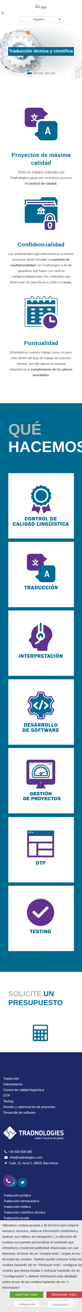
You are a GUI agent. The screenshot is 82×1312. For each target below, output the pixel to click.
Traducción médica (17, 1206)
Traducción (11, 1078)
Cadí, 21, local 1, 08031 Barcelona (33, 1163)
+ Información (60, 1304)
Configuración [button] (26, 1304)
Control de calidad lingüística (23, 1090)
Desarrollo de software (19, 1112)
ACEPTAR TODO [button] (26, 1294)
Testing (8, 1101)
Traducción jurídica (17, 1195)
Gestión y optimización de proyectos (29, 1107)
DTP (6, 1095)
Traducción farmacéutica (21, 1201)
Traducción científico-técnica (24, 1212)
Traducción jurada (16, 1218)
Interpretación (13, 1084)
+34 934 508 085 (20, 1152)
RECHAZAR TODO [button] (64, 1294)
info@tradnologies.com (26, 1157)
